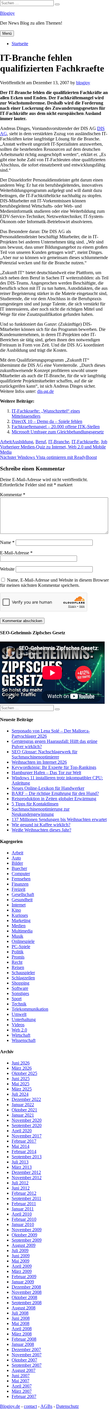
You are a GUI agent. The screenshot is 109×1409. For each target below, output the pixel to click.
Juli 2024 (20, 1094)
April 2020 (22, 1130)
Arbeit (6, 441)
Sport (17, 998)
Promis (18, 956)
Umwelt (19, 1014)
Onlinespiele (23, 941)
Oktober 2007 (24, 1359)
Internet (19, 904)
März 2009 (22, 1271)
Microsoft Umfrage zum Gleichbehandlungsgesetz (58, 431)
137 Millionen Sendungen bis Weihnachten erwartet (59, 819)
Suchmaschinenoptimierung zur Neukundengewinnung (40, 812)
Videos (18, 1024)
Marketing (21, 920)
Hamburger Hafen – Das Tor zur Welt (46, 772)
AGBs (46, 1406)
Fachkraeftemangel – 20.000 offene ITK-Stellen (56, 426)
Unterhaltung (24, 1019)
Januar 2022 (23, 1104)
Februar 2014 (24, 1151)
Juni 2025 (21, 1078)
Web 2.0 (19, 1029)
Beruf (40, 441)
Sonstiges (20, 993)
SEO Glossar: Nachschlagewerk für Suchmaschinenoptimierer (44, 754)
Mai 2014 (20, 1146)
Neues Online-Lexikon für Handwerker (48, 788)
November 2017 (27, 1135)
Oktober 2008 (24, 1297)
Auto (16, 857)
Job (104, 441)
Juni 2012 (21, 1188)
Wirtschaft (21, 1035)
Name (7, 542)
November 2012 (27, 1177)
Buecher (19, 868)
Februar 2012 (24, 1193)
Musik (17, 936)
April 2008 (22, 1328)
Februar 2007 (24, 1396)
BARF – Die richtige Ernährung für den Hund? (55, 793)
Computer (21, 873)
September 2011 (26, 1198)
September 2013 (27, 1156)
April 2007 (22, 1386)
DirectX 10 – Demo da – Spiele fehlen (47, 421)
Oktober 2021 (24, 1109)
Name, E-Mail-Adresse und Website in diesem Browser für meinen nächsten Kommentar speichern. (54, 583)
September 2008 (27, 1302)
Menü (7, 33)
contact (30, 1406)
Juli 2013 (20, 1161)
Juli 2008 (20, 1313)
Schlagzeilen (23, 977)
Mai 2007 (20, 1380)
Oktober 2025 (24, 1073)
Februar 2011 (24, 1203)
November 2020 (27, 1120)
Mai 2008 (20, 1323)
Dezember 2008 (26, 1287)
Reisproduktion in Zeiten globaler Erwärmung (54, 798)
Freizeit (18, 889)
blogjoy (83, 82)
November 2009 (27, 1229)
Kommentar (12, 494)
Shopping (20, 983)
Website (7, 569)
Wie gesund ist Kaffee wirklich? (41, 824)
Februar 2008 (24, 1339)
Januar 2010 (23, 1224)
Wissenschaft (23, 1040)
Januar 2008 (23, 1344)
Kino (16, 910)
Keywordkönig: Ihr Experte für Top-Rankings (54, 767)
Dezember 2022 (26, 1099)
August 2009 (23, 1245)
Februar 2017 (24, 1141)
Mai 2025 (20, 1083)
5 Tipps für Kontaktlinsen (35, 803)
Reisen (18, 967)
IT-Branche (58, 441)
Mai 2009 (20, 1260)
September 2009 (27, 1240)
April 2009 (22, 1266)
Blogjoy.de (10, 1406)
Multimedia (22, 930)
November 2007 (27, 1354)
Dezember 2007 (26, 1349)
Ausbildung (22, 441)
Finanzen (20, 884)
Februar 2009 (24, 1276)
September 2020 (27, 1125)
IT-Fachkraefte (85, 441)
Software (20, 988)
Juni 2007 (21, 1375)
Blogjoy (7, 13)
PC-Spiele (21, 946)
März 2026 (22, 1068)
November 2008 (27, 1292)
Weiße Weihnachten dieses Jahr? (41, 829)
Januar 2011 (23, 1208)
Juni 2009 (21, 1255)
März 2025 (22, 1088)
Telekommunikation (30, 1009)
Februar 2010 (24, 1219)
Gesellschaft (23, 894)
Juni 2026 (21, 1062)
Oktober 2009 (24, 1234)
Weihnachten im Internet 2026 (39, 762)
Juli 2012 (20, 1182)
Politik (18, 951)
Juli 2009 (20, 1250)
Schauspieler (23, 972)
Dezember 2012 (26, 1172)
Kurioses (20, 915)
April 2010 (22, 1214)
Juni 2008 (21, 1318)
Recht (17, 962)
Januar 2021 (23, 1115)
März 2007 (22, 1391)
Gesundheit (22, 899)
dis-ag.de (45, 391)
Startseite (20, 43)
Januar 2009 (23, 1281)
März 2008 (22, 1333)
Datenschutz (67, 1406)
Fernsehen (21, 878)
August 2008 (23, 1307)
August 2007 (23, 1370)
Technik (19, 1003)
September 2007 (27, 1365)
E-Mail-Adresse (16, 552)
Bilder (17, 863)
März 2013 (22, 1167)
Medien (19, 925)
